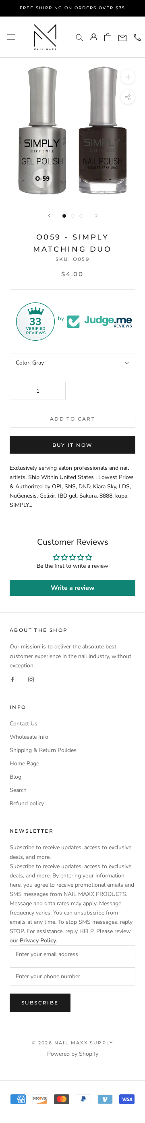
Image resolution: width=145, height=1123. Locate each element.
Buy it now (72, 445)
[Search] (79, 36)
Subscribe (40, 1003)
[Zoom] (128, 77)
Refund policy (27, 803)
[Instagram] (31, 679)
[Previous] (49, 215)
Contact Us (23, 723)
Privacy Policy (38, 940)
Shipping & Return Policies (43, 750)
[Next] (96, 215)
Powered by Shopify (72, 1054)
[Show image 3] (81, 216)
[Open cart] (107, 37)
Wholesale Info (29, 737)
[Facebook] (12, 679)
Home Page (24, 763)
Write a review (73, 587)
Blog (15, 777)
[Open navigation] (11, 37)
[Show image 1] (64, 216)
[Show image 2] (73, 216)
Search (18, 790)
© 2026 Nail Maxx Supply (73, 1043)
